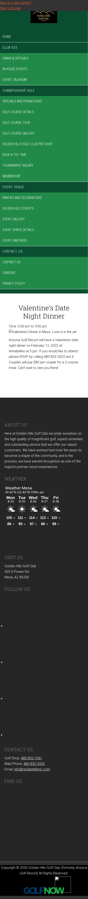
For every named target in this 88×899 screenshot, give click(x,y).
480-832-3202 (34, 764)
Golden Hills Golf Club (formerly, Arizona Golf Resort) (44, 20)
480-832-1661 (31, 758)
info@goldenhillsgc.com (32, 769)
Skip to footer (10, 8)
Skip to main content (15, 3)
